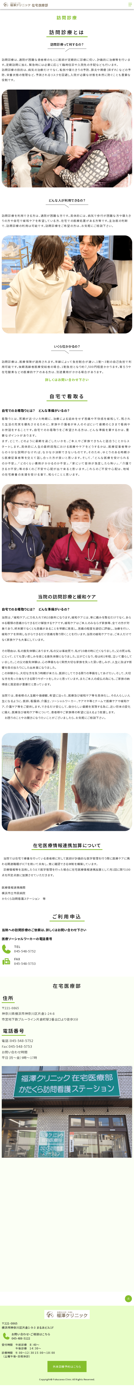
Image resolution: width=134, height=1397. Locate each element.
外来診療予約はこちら (67, 1366)
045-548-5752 (25, 951)
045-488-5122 (21, 1338)
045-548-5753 (25, 963)
